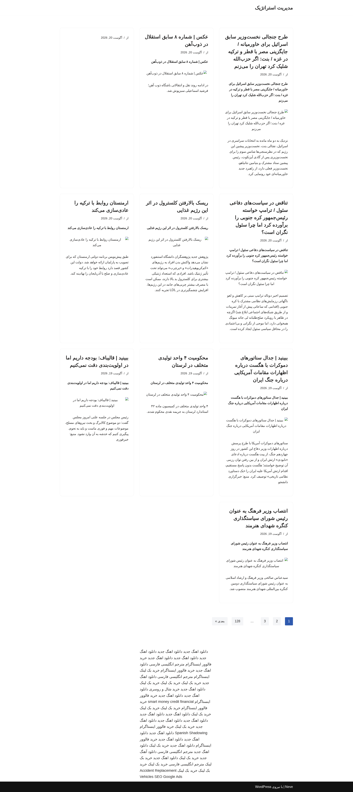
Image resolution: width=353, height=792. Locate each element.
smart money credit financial (171, 702)
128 (237, 621)
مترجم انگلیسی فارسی (166, 664)
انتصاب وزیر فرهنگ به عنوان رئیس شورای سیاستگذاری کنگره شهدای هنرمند (258, 518)
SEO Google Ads (168, 777)
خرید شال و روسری (164, 689)
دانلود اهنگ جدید (195, 652)
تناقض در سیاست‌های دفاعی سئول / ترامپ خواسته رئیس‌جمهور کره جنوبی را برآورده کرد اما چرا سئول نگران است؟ (259, 217)
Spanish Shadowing (191, 733)
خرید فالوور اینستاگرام (178, 670)
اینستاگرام (201, 677)
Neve (289, 787)
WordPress (263, 787)
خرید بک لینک (150, 670)
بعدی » (220, 621)
